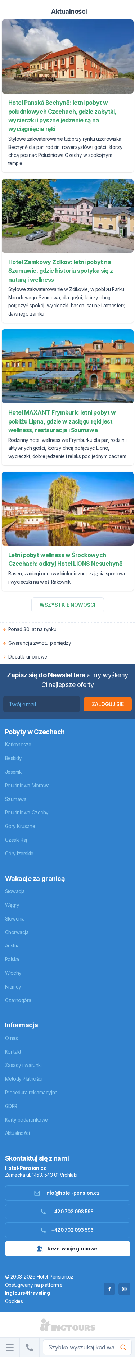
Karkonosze (18, 744)
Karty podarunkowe (26, 1120)
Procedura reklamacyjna (31, 1092)
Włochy (13, 973)
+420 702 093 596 (72, 1230)
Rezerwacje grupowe (72, 1249)
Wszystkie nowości (67, 605)
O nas (11, 1038)
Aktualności (17, 1133)
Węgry (12, 905)
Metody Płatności (23, 1079)
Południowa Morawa (27, 785)
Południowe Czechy (27, 812)
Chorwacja (17, 932)
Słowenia (15, 919)
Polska (12, 959)
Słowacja (15, 891)
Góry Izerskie (19, 853)
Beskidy (13, 758)
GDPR (11, 1106)
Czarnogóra (18, 1000)
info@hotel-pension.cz (72, 1193)
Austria (12, 946)
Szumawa (16, 799)
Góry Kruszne (20, 826)
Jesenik (13, 772)
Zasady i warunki (23, 1065)
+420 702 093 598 (72, 1211)
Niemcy (13, 987)
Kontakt (13, 1052)
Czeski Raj (16, 840)
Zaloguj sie (108, 704)
